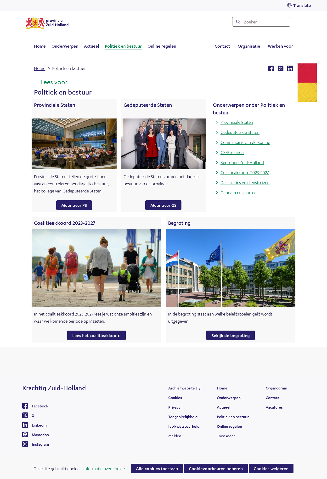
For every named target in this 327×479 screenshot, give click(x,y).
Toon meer (226, 437)
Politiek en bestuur (123, 46)
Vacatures (274, 407)
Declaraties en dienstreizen (245, 182)
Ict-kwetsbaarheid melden (183, 431)
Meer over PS (74, 205)
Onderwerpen (64, 46)
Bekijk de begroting (230, 335)
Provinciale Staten (236, 122)
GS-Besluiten (232, 152)
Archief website (181, 389)
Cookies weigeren (271, 468)
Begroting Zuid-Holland (242, 162)
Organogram (276, 388)
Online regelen (161, 46)
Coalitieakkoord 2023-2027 (244, 172)
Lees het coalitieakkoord (96, 335)
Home (40, 46)
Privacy (174, 407)
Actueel (91, 46)
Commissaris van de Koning (245, 142)
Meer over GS (163, 205)
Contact (222, 46)
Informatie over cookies (104, 468)
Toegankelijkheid (182, 416)
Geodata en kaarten (238, 192)
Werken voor (280, 46)
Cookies (175, 397)
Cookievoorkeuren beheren (216, 468)
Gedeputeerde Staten (239, 132)
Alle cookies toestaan (157, 468)
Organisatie (249, 46)
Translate (302, 5)
